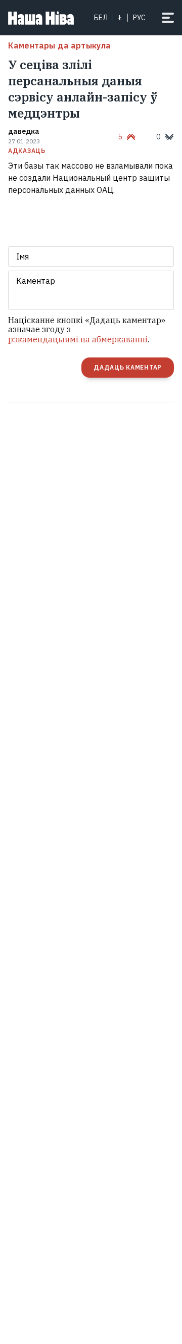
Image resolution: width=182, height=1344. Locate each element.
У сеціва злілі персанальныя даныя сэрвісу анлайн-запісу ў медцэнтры (82, 89)
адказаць (27, 150)
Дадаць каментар (128, 367)
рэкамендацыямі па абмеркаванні (78, 339)
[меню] (168, 17)
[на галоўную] (41, 18)
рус (139, 17)
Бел (101, 17)
